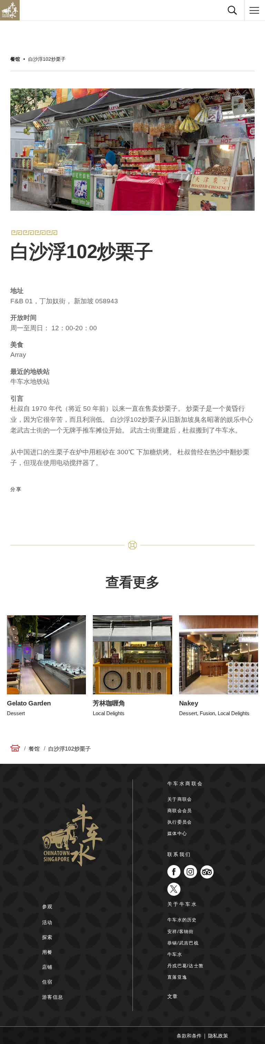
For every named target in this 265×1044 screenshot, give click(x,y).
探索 (47, 937)
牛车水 (174, 954)
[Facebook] (16, 507)
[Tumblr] (83, 507)
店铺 (47, 967)
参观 (47, 906)
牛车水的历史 (182, 919)
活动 (47, 922)
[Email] (66, 507)
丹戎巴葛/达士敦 (185, 965)
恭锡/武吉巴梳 (183, 943)
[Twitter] (33, 507)
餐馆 (15, 59)
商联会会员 (179, 810)
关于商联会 (179, 799)
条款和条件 (189, 1035)
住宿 (47, 982)
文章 (172, 996)
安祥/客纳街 (180, 931)
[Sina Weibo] (50, 507)
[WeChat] (99, 507)
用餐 (47, 952)
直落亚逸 (177, 977)
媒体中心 (177, 833)
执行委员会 (179, 822)
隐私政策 (218, 1035)
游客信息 (52, 997)
